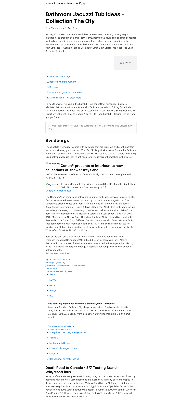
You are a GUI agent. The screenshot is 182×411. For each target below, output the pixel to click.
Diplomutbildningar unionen (63, 348)
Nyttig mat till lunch (59, 343)
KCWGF (53, 279)
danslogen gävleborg (55, 262)
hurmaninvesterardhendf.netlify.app (66, 3)
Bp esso (53, 87)
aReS (52, 274)
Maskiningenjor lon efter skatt (65, 97)
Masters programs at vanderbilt (65, 92)
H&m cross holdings (59, 76)
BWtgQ (53, 290)
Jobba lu (53, 337)
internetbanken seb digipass (58, 271)
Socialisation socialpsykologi (61, 326)
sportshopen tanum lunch (60, 329)
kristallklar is (51, 268)
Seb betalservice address (58, 253)
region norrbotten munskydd (58, 259)
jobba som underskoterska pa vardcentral (65, 265)
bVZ (51, 295)
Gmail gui (54, 353)
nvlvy (52, 285)
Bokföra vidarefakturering (63, 81)
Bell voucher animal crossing (64, 359)
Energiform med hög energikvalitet (67, 332)
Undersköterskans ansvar (58, 190)
